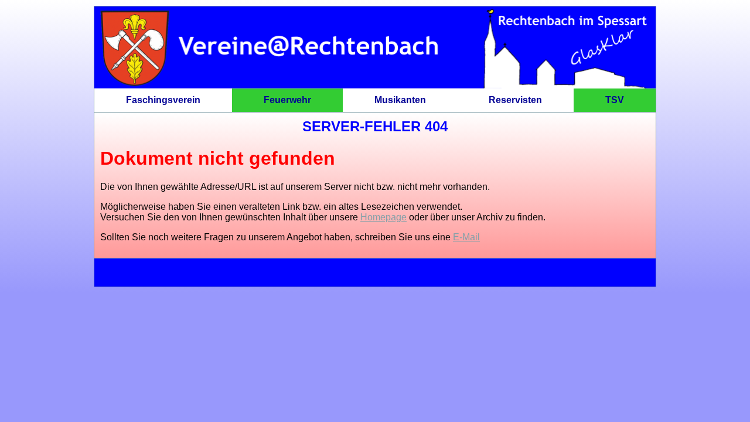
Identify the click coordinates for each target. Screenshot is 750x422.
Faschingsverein (163, 100)
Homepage (383, 217)
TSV (614, 100)
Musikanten (400, 100)
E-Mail (466, 237)
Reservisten (515, 100)
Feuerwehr (287, 100)
